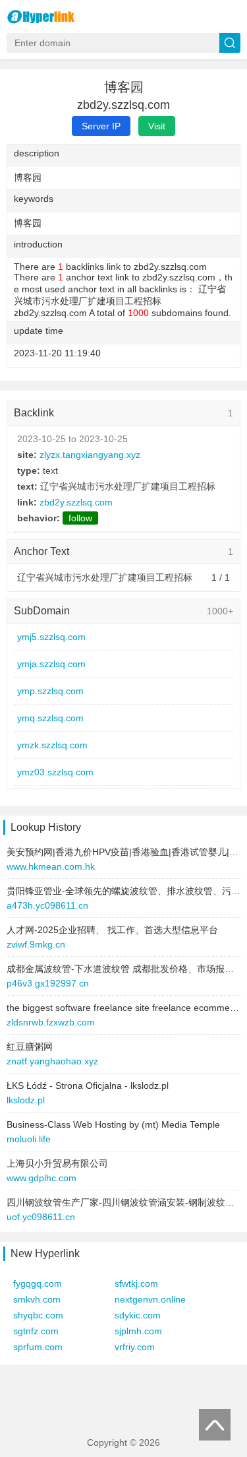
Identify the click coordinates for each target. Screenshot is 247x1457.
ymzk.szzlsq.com (52, 745)
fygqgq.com (37, 1283)
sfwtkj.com (136, 1283)
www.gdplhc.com (41, 1178)
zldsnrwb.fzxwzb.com (51, 1022)
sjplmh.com (138, 1331)
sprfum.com (38, 1347)
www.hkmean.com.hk (51, 866)
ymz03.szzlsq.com (55, 772)
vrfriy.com (135, 1347)
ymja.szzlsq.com (51, 664)
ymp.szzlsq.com (50, 691)
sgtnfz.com (36, 1331)
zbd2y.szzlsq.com (76, 502)
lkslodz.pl (26, 1100)
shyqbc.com (38, 1315)
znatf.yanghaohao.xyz (52, 1061)
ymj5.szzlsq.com (51, 636)
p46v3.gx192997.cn (48, 983)
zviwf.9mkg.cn (36, 944)
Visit (156, 126)
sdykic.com (138, 1315)
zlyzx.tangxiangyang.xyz (90, 454)
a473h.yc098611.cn (47, 905)
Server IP (101, 126)
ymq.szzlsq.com (50, 718)
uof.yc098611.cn (41, 1217)
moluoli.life (29, 1139)
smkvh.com (37, 1299)
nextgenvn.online (150, 1299)
